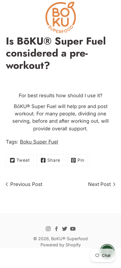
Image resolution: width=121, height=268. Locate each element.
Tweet (23, 160)
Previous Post (26, 184)
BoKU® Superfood (69, 238)
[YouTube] (72, 228)
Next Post (99, 184)
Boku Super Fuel (39, 142)
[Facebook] (56, 228)
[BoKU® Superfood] (60, 17)
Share (53, 160)
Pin (81, 160)
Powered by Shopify (61, 244)
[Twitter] (64, 228)
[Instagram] (48, 228)
